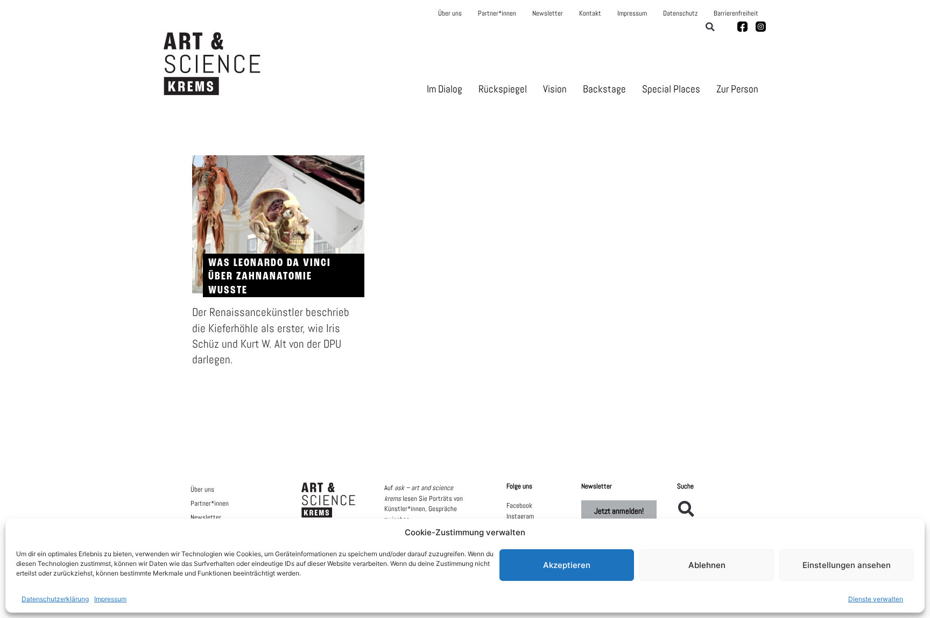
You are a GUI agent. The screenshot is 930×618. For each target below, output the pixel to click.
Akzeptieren (566, 565)
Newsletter (547, 13)
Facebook (519, 505)
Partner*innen (497, 13)
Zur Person (737, 89)
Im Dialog (444, 89)
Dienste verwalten (875, 599)
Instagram (520, 516)
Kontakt (590, 13)
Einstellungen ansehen (846, 565)
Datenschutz (680, 13)
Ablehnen (706, 565)
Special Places (671, 89)
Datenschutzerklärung (55, 599)
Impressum (110, 599)
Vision (555, 89)
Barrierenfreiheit (736, 13)
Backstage (604, 89)
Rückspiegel (502, 89)
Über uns (450, 13)
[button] (710, 27)
